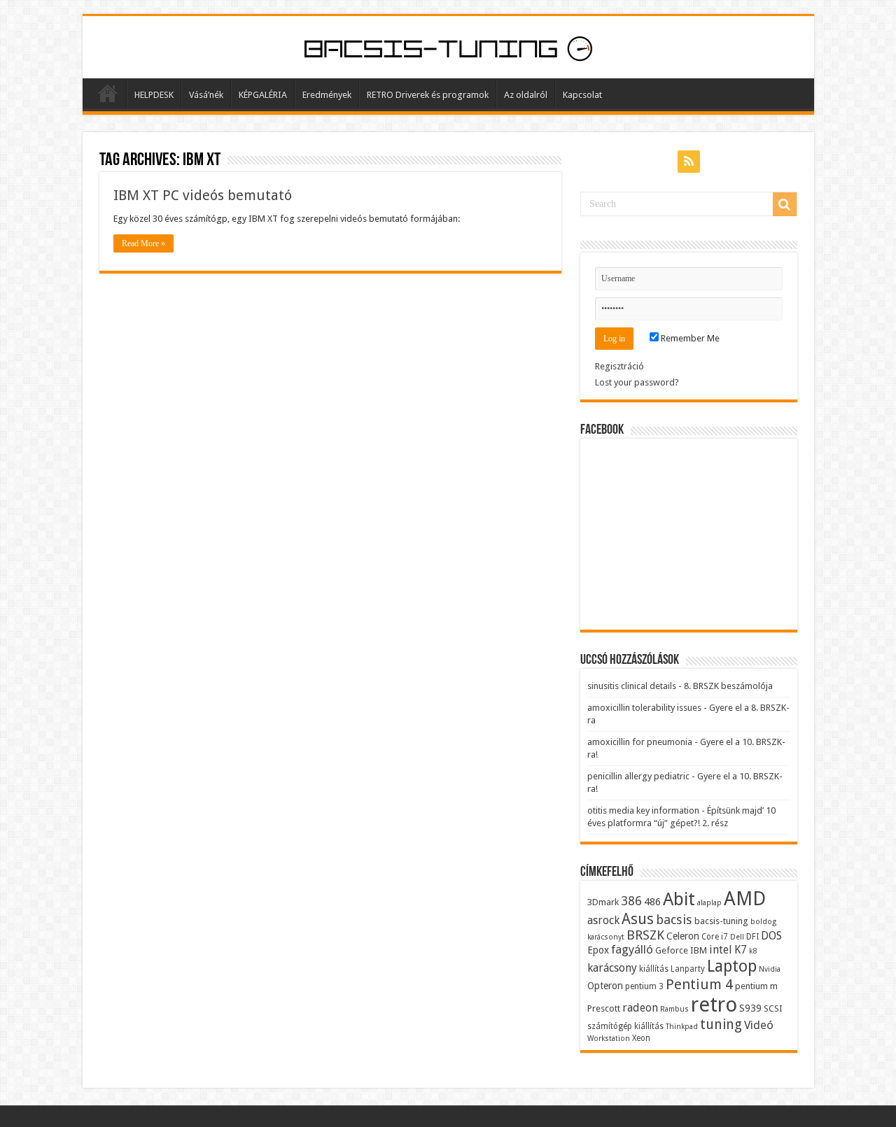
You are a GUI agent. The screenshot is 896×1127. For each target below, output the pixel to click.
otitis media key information (643, 810)
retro (714, 1004)
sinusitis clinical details (631, 686)
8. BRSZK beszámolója (728, 686)
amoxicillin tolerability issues (644, 707)
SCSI (773, 1008)
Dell (737, 937)
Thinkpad (682, 1026)
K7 (740, 949)
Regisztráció (619, 366)
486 (652, 901)
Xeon (641, 1038)
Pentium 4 (699, 984)
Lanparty (688, 969)
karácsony (612, 967)
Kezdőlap (108, 93)
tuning (721, 1024)
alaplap (709, 902)
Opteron (605, 985)
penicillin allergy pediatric (638, 776)
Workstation (608, 1038)
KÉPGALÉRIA (263, 95)
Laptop (732, 966)
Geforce (671, 950)
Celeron (682, 936)
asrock (603, 920)
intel (720, 949)
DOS (771, 935)
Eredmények (326, 95)
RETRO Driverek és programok (428, 95)
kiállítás (653, 969)
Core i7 (714, 937)
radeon (640, 1007)
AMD (745, 899)
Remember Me (689, 338)
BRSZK (645, 935)
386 (631, 901)
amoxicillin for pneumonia (639, 742)
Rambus (674, 1009)
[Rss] (689, 161)
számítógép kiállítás (625, 1026)
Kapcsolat (582, 95)
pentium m (756, 986)
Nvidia (769, 969)
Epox (598, 950)
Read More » (143, 243)
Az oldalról (525, 95)
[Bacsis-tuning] (448, 47)
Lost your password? (637, 382)
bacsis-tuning (721, 921)
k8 (753, 951)
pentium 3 (644, 986)
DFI (752, 937)
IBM (698, 950)
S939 (750, 1008)
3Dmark (603, 902)
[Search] (785, 204)
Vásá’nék (206, 95)
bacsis (674, 919)
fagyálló (632, 949)
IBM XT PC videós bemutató (202, 195)
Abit (679, 899)
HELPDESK (154, 95)
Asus (638, 919)
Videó (759, 1025)
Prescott (603, 1008)
